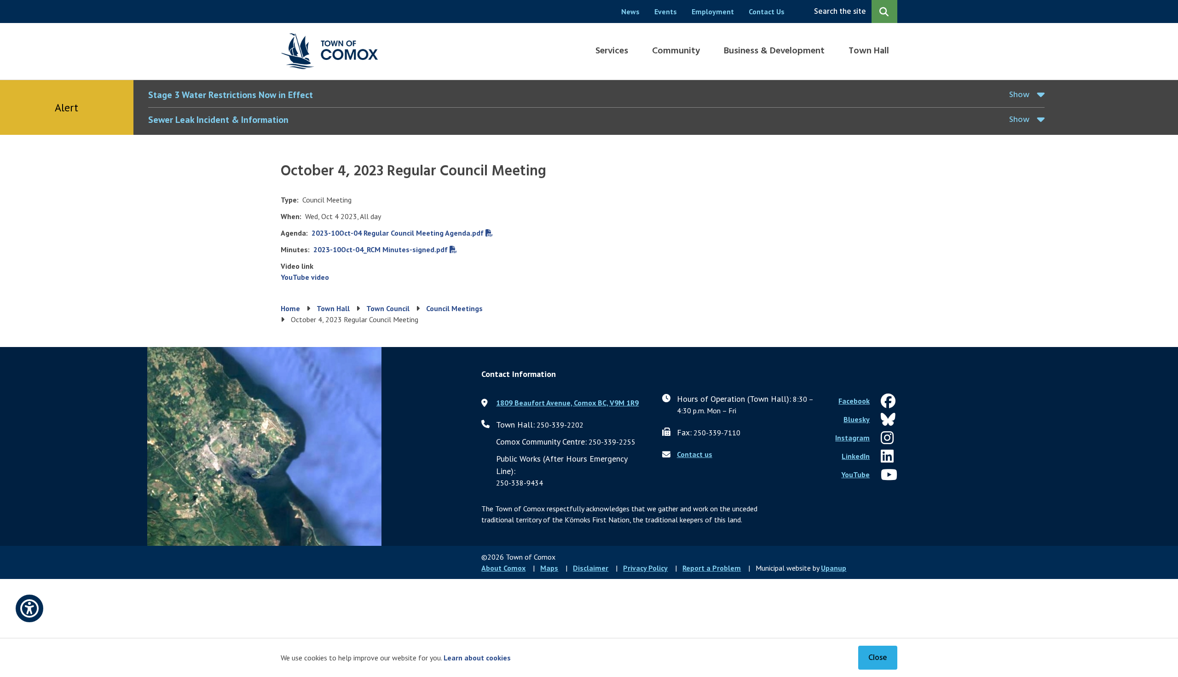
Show (1019, 95)
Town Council (388, 308)
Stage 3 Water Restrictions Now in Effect (230, 95)
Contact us (694, 454)
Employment (713, 11)
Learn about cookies (477, 657)
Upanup (833, 568)
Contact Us (767, 11)
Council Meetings (454, 308)
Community (676, 51)
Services (611, 51)
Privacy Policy (645, 568)
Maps (549, 568)
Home (290, 308)
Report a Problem (711, 568)
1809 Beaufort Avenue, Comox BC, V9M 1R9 (567, 402)
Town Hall (869, 51)
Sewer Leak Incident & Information (218, 120)
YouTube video (305, 277)
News (630, 11)
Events (665, 11)
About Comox (503, 568)
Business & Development (774, 51)
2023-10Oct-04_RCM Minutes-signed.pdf (380, 249)
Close (877, 658)
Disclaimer (590, 568)
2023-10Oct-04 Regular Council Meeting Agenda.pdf (398, 232)
